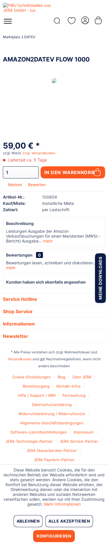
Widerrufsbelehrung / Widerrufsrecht (51, 413)
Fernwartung (74, 395)
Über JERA (82, 377)
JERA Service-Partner (79, 441)
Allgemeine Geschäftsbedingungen (52, 423)
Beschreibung (20, 223)
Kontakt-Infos (68, 386)
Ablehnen (28, 521)
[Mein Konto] (84, 20)
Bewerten (36, 184)
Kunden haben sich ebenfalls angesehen (46, 282)
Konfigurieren (54, 536)
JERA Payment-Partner (54, 459)
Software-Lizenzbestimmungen (38, 432)
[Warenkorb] (99, 20)
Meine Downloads (100, 278)
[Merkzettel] (70, 21)
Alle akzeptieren (69, 521)
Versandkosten (20, 359)
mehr (47, 240)
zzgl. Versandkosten (39, 153)
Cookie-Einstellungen (31, 377)
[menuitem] (8, 23)
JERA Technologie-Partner (29, 441)
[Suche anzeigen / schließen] (56, 22)
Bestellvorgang (36, 386)
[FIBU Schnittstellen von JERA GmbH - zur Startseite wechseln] (28, 8)
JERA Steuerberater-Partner (51, 450)
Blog (61, 377)
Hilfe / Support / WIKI (37, 395)
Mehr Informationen (62, 504)
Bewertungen (19, 255)
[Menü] (8, 23)
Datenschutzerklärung (52, 404)
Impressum (83, 432)
